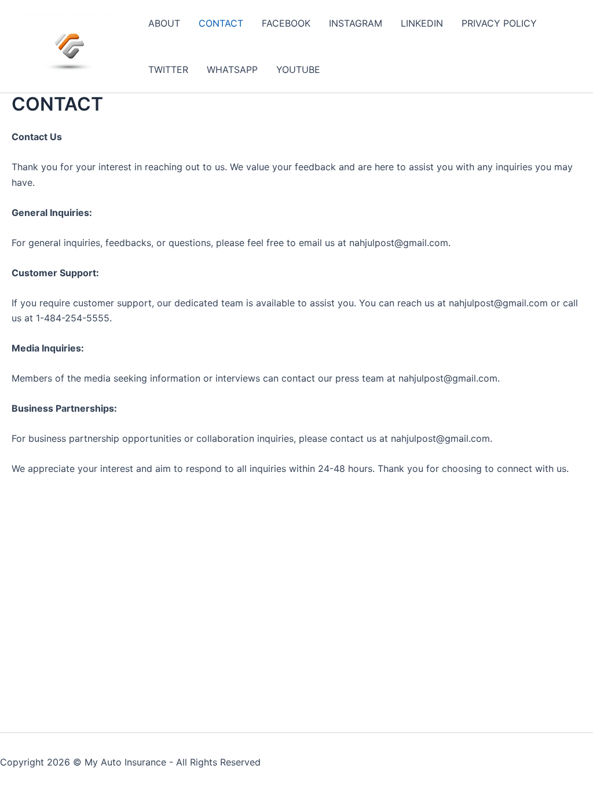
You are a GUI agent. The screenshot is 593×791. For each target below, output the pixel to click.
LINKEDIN (422, 23)
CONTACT (221, 23)
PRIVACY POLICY (499, 23)
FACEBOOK (286, 23)
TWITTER (168, 69)
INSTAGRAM (355, 23)
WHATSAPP (232, 69)
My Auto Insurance (125, 762)
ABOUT (164, 23)
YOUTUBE (298, 69)
